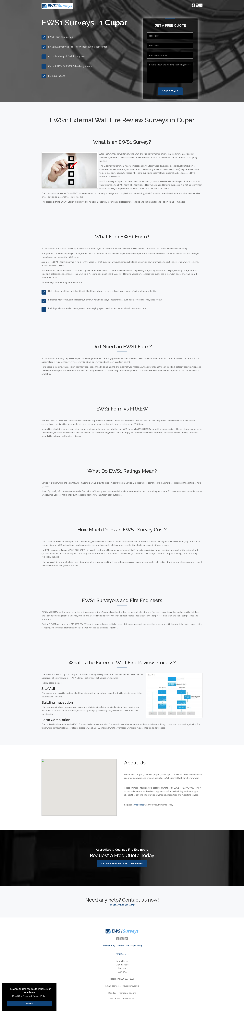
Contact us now (124, 905)
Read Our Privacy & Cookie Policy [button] (29, 996)
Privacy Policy (108, 945)
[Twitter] (197, 5)
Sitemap (138, 945)
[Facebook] (193, 5)
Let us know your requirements (122, 863)
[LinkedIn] (200, 5)
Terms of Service (125, 945)
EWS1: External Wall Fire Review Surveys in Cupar (122, 120)
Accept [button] (29, 1003)
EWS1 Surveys (122, 954)
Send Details (170, 91)
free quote (139, 804)
